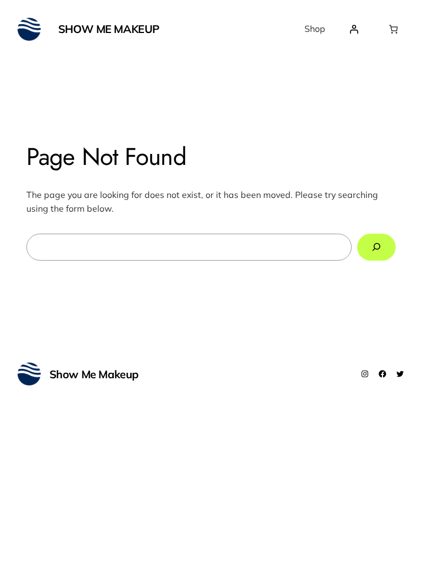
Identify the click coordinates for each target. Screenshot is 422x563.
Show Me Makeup (108, 29)
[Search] (376, 247)
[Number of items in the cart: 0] (393, 29)
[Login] (354, 29)
